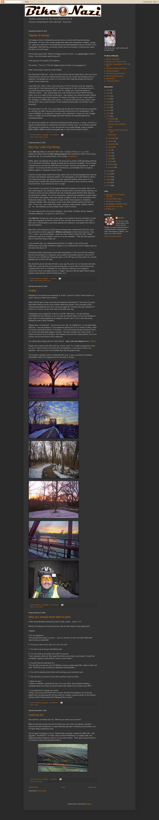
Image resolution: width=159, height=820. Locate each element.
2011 (108, 174)
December (112, 119)
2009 (108, 180)
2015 (108, 110)
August (110, 147)
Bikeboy (121, 218)
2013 (108, 116)
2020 (108, 96)
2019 (108, 99)
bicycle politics (38, 280)
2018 (108, 102)
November (112, 138)
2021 (108, 93)
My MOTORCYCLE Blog (114, 206)
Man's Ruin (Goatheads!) (114, 76)
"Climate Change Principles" (115, 73)
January (111, 167)
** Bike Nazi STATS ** (113, 81)
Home (63, 787)
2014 (108, 113)
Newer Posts (33, 787)
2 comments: (53, 779)
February (111, 164)
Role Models (110, 78)
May (110, 156)
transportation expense (41, 137)
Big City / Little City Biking (44, 147)
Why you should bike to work (49, 617)
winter (41, 607)
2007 (108, 185)
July (109, 150)
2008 (108, 182)
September (112, 144)
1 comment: (53, 278)
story (82, 152)
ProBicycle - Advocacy (113, 201)
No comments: (54, 134)
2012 (108, 171)
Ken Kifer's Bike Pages (113, 199)
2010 (108, 177)
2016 (108, 107)
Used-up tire (36, 714)
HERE (31, 234)
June (110, 153)
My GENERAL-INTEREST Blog (116, 204)
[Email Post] (62, 134)
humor (36, 704)
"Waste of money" (39, 35)
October (111, 141)
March (110, 161)
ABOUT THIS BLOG (112, 59)
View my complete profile (112, 236)
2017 (108, 105)
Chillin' (33, 290)
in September (72, 156)
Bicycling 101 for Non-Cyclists (116, 61)
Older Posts (92, 787)
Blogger (88, 804)
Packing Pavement (112, 71)
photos (36, 607)
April (110, 158)
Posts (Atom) (42, 791)
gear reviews (38, 781)
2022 (108, 90)
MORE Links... (111, 209)
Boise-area (47, 280)
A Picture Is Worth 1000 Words (116, 68)
